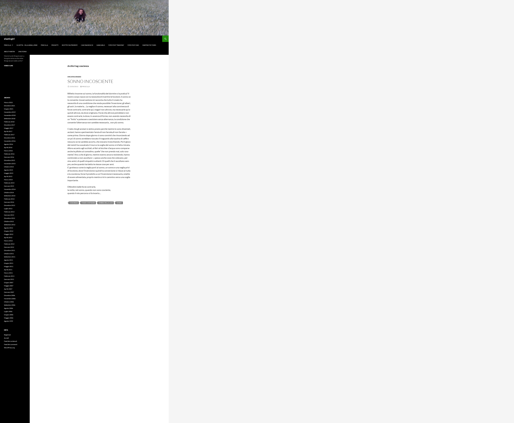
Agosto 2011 (8, 260)
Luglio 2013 (8, 209)
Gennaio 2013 (9, 215)
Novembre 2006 (10, 299)
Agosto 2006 (8, 308)
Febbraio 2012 (9, 244)
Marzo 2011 (8, 273)
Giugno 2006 (8, 315)
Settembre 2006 (9, 305)
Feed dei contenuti (10, 341)
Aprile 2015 (8, 176)
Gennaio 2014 (9, 202)
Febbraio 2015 (9, 183)
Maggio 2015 (8, 173)
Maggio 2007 (8, 286)
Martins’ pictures (149, 45)
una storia (22, 51)
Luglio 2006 (8, 311)
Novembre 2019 (10, 112)
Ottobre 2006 (9, 302)
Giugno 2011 (8, 263)
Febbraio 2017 (9, 135)
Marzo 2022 (8, 102)
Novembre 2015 (10, 164)
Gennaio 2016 (9, 157)
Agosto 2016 (8, 144)
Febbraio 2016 (9, 154)
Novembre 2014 (10, 189)
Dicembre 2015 (9, 160)
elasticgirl (9, 38)
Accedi (6, 338)
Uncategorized (74, 77)
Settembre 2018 (9, 119)
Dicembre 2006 (9, 295)
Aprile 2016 (8, 147)
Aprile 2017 (8, 131)
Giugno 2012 (8, 231)
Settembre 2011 (9, 257)
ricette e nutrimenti (70, 45)
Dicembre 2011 (9, 250)
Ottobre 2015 (9, 167)
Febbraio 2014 (9, 199)
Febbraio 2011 (9, 276)
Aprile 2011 (8, 270)
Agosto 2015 (8, 170)
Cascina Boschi (87, 45)
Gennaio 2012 (9, 247)
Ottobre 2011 (9, 254)
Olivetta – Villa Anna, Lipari (26, 45)
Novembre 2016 (10, 141)
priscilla (7, 45)
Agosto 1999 (8, 321)
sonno (119, 203)
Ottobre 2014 (9, 192)
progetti (54, 45)
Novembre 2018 (10, 115)
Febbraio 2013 (9, 212)
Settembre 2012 (9, 225)
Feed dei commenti (10, 344)
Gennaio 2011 (9, 279)
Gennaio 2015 (9, 186)
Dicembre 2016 (9, 138)
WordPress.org (9, 348)
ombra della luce (106, 203)
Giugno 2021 (8, 109)
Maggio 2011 (8, 266)
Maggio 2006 (8, 318)
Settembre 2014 (9, 196)
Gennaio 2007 (9, 292)
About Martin (9, 51)
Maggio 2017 (8, 128)
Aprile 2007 (8, 289)
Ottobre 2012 (9, 221)
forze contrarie (88, 203)
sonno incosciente (90, 81)
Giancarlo (101, 45)
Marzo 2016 (8, 151)
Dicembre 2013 (9, 205)
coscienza (74, 203)
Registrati (7, 335)
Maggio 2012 (8, 234)
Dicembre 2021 (9, 106)
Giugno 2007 (8, 283)
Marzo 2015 (8, 180)
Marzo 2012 (8, 241)
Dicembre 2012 (9, 218)
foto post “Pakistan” (116, 45)
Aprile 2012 (8, 237)
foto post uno (133, 45)
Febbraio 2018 (9, 122)
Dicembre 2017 (9, 125)
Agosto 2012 (8, 228)
